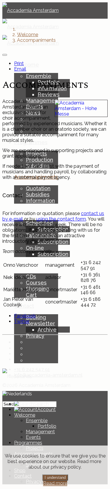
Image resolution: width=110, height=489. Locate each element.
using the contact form (61, 219)
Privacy (35, 336)
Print (19, 63)
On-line (35, 248)
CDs (31, 276)
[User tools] (4, 55)
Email (20, 69)
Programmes (28, 443)
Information (40, 201)
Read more (55, 483)
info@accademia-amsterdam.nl (48, 375)
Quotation (38, 188)
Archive (47, 329)
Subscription (53, 242)
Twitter (21, 321)
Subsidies (38, 194)
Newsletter (40, 323)
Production (39, 160)
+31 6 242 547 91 (32, 369)
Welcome (26, 65)
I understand (55, 477)
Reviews (49, 94)
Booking (36, 317)
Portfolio (47, 426)
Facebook (25, 316)
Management (43, 100)
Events (33, 437)
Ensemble (38, 76)
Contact (24, 306)
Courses (36, 283)
